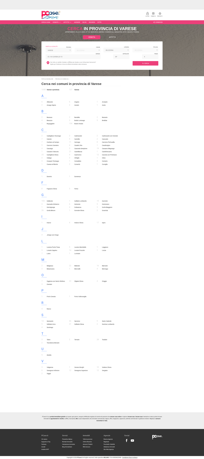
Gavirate (105, 201)
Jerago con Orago (53, 235)
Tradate (104, 339)
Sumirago (50, 327)
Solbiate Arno (51, 324)
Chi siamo (44, 439)
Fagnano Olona (52, 189)
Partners (43, 444)
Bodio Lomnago (79, 120)
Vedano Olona (106, 367)
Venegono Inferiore (53, 370)
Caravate (105, 139)
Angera (76, 102)
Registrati (106, 442)
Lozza (104, 250)
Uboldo (49, 355)
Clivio (104, 158)
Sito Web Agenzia (109, 449)
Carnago (77, 142)
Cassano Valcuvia (53, 151)
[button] (147, 14)
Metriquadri (126, 53)
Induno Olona (78, 223)
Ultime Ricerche (87, 442)
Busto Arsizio (78, 123)
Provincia (68, 47)
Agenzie (77, 22)
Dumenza (77, 176)
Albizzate (50, 102)
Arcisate (104, 102)
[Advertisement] (102, 5)
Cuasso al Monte (52, 164)
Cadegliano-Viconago (54, 136)
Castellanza (78, 151)
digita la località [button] (51, 46)
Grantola (105, 210)
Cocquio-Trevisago (53, 161)
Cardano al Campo (53, 142)
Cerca (146, 63)
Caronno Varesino (53, 145)
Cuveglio (105, 164)
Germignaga (51, 207)
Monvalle (77, 269)
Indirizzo (98, 53)
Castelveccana (107, 151)
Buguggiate (50, 123)
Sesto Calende (106, 321)
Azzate (76, 105)
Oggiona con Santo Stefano (56, 281)
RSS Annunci (86, 447)
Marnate (105, 266)
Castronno (77, 155)
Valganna (50, 367)
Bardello (77, 117)
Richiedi (92, 22)
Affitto (66, 22)
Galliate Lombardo (80, 201)
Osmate (49, 284)
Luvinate (77, 253)
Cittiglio (76, 158)
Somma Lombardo (108, 324)
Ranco (49, 309)
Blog (84, 22)
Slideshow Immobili (109, 447)
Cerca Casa (45, 22)
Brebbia (104, 120)
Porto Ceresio (51, 296)
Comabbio (77, 161)
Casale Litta (78, 145)
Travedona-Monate (53, 343)
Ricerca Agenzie (108, 439)
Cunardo (77, 164)
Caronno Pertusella (108, 142)
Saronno (77, 321)
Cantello (77, 139)
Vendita (56, 22)
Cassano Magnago (108, 148)
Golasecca (77, 207)
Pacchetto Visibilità (109, 444)
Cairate (49, 139)
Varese (76, 90)
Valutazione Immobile (68, 444)
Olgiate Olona (78, 281)
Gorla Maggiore (107, 207)
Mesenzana (50, 269)
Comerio (105, 161)
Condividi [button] (159, 22)
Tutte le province (87, 439)
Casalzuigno (106, 145)
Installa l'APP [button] (45, 449)
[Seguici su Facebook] (126, 440)
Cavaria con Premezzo (109, 155)
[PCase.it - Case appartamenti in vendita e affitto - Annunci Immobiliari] (51, 14)
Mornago (105, 269)
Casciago (50, 148)
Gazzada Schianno (53, 204)
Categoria (126, 47)
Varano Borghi (79, 367)
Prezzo (156, 53)
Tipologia (155, 47)
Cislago (49, 158)
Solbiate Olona (79, 324)
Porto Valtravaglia (80, 296)
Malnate (77, 266)
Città (99, 22)
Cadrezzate (78, 136)
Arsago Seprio (51, 105)
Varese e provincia (53, 90)
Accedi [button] (43, 447)
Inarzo (49, 223)
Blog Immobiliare (67, 447)
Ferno (76, 189)
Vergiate (105, 370)
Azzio (104, 105)
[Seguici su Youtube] (132, 440)
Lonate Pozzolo (79, 250)
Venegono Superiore (81, 370)
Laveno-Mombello (80, 247)
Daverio (49, 176)
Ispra (103, 223)
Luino (48, 253)
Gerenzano (105, 204)
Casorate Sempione (80, 148)
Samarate (50, 321)
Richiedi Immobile (67, 442)
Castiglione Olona (52, 155)
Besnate (104, 117)
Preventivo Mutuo (67, 439)
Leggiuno (105, 247)
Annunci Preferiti (87, 444)
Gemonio (77, 204)
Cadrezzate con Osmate (110, 136)
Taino (48, 339)
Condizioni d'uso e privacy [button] (129, 457)
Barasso (49, 117)
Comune (98, 47)
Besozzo (49, 120)
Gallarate (50, 201)
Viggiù (49, 373)
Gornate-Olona (79, 210)
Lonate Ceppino (52, 250)
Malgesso (50, 266)
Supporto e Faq (45, 442)
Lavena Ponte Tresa (53, 247)
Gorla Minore (51, 210)
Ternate (76, 339)
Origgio (104, 281)
